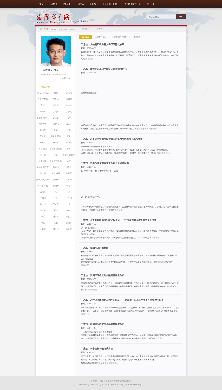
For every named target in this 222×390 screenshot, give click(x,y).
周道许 (56, 216)
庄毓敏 (43, 229)
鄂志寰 (56, 118)
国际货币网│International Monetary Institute (57, 29)
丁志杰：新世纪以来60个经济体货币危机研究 (104, 69)
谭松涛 (69, 186)
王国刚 (43, 198)
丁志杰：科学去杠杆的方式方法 (97, 348)
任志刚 (43, 173)
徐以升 (43, 210)
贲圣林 (56, 99)
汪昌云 (56, 192)
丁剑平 (56, 111)
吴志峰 (43, 204)
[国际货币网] (53, 18)
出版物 (93, 4)
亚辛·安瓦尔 (43, 99)
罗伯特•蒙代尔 (69, 155)
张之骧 (69, 229)
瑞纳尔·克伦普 (56, 149)
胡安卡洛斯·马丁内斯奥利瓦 (56, 162)
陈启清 (69, 99)
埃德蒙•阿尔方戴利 (43, 119)
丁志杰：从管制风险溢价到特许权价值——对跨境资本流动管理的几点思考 (118, 220)
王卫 (56, 198)
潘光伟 (69, 93)
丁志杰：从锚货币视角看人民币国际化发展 (102, 44)
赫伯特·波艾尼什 (43, 168)
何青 (69, 136)
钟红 (43, 223)
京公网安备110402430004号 (111, 384)
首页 (41, 4)
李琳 (69, 149)
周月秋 (56, 229)
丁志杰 (100, 29)
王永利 (69, 198)
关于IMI (150, 4)
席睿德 (69, 179)
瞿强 (69, 167)
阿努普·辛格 (43, 186)
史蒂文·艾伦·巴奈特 (42, 180)
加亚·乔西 (43, 149)
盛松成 (56, 179)
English (76, 21)
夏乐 (56, 210)
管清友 (43, 130)
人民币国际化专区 (110, 4)
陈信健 (69, 105)
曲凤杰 (56, 167)
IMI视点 (53, 4)
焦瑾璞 (69, 142)
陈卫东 (56, 105)
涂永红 (43, 192)
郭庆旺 (69, 124)
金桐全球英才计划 (132, 4)
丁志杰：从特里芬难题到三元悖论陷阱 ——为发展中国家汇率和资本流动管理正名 (122, 300)
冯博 (69, 118)
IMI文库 (80, 4)
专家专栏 (86, 29)
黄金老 (43, 136)
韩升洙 (43, 142)
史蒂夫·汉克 (56, 136)
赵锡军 (69, 223)
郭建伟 (56, 124)
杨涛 (69, 210)
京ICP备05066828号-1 (133, 384)
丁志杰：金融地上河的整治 (94, 248)
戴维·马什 (43, 161)
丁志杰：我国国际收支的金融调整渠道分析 (102, 275)
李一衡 (43, 155)
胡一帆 (56, 142)
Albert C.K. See (43, 93)
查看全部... (90, 59)
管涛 (56, 130)
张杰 (56, 223)
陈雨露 (43, 111)
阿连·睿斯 (56, 173)
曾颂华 (56, 186)
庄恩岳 (69, 216)
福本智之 (43, 124)
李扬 (56, 155)
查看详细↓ (66, 78)
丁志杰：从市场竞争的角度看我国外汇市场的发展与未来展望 (112, 139)
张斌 (43, 216)
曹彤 (43, 105)
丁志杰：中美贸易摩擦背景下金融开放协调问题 (105, 163)
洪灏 (69, 130)
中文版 (86, 21)
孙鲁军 (69, 173)
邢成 (56, 93)
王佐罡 (56, 204)
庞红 (69, 161)
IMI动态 (66, 4)
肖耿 (69, 204)
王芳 (69, 192)
